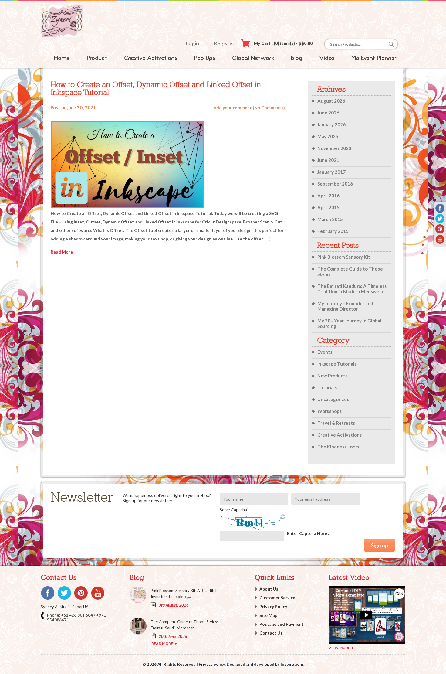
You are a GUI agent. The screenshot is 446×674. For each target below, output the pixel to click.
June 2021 (328, 160)
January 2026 (331, 124)
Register (224, 43)
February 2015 (333, 231)
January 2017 (331, 172)
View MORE (339, 647)
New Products (332, 375)
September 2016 (335, 183)
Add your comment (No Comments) (249, 107)
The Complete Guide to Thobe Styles (350, 271)
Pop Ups (204, 58)
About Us (268, 588)
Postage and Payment (281, 624)
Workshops (329, 411)
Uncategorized (333, 399)
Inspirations (292, 664)
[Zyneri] (62, 35)
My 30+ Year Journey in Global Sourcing (349, 323)
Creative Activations (150, 58)
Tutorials (327, 387)
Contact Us (270, 632)
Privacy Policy (273, 606)
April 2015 (328, 207)
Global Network (253, 58)
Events (324, 352)
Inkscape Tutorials (336, 363)
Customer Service (277, 597)
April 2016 (328, 195)
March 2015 (330, 219)
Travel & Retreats (336, 423)
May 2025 (327, 136)
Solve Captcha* (234, 509)
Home (62, 58)
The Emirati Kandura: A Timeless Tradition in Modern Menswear (352, 288)
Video (326, 58)
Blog (296, 58)
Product (97, 58)
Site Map (268, 615)
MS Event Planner (374, 58)
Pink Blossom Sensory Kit (343, 257)
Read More (62, 251)
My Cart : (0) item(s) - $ (283, 43)
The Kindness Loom (338, 446)
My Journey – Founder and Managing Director (345, 306)
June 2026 (328, 112)
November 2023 (334, 148)
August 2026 (331, 101)
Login (192, 43)
